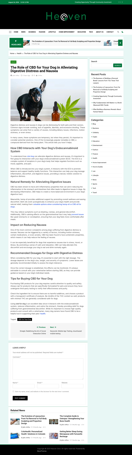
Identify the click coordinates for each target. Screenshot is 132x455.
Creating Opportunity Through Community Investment (93, 2)
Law (94, 171)
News (23, 32)
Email (39, 383)
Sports (95, 184)
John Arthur (16, 75)
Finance (95, 154)
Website (64, 383)
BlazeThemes (42, 451)
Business (32, 32)
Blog (94, 124)
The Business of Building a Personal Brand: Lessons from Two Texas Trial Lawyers (106, 80)
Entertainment (97, 145)
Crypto (95, 137)
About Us (99, 32)
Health (13, 62)
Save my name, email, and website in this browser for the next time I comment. (42, 391)
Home (16, 32)
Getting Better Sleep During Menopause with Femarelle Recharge (71, 434)
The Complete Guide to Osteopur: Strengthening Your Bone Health (72, 418)
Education (82, 32)
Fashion (42, 32)
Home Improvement (66, 32)
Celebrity (96, 132)
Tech (91, 32)
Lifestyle (52, 32)
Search (94, 61)
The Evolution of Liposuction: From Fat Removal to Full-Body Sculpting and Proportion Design (56, 41)
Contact (110, 32)
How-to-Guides (98, 167)
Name (15, 383)
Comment (17, 357)
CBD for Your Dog (24, 319)
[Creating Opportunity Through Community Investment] (98, 44)
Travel (95, 193)
